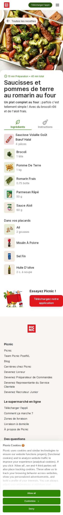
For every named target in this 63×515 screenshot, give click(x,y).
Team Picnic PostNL (17, 356)
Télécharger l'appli (40, 5)
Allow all (31, 493)
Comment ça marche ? (18, 413)
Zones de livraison (15, 418)
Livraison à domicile (16, 424)
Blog (7, 361)
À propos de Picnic (16, 429)
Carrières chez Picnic (17, 366)
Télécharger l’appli (16, 408)
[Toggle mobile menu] (57, 5)
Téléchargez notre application (46, 301)
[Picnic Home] (32, 329)
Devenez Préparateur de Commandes (28, 377)
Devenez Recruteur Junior (21, 392)
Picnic (8, 350)
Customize (29, 501)
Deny (31, 508)
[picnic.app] (6, 5)
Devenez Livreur (14, 372)
